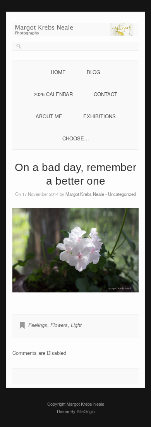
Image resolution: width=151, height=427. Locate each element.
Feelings (37, 324)
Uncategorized (122, 194)
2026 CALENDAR (53, 94)
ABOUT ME (49, 116)
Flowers (59, 324)
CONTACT (105, 94)
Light (76, 324)
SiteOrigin (86, 411)
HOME (58, 72)
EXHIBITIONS (99, 116)
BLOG (93, 72)
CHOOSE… (75, 138)
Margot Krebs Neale (84, 194)
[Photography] (75, 34)
